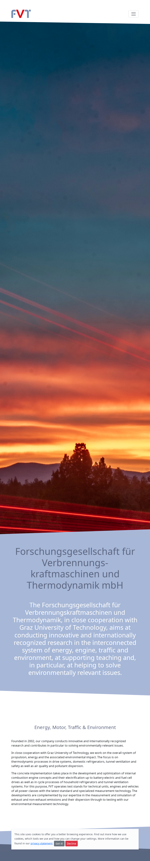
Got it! (59, 843)
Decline (71, 843)
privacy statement (41, 843)
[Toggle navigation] (133, 14)
